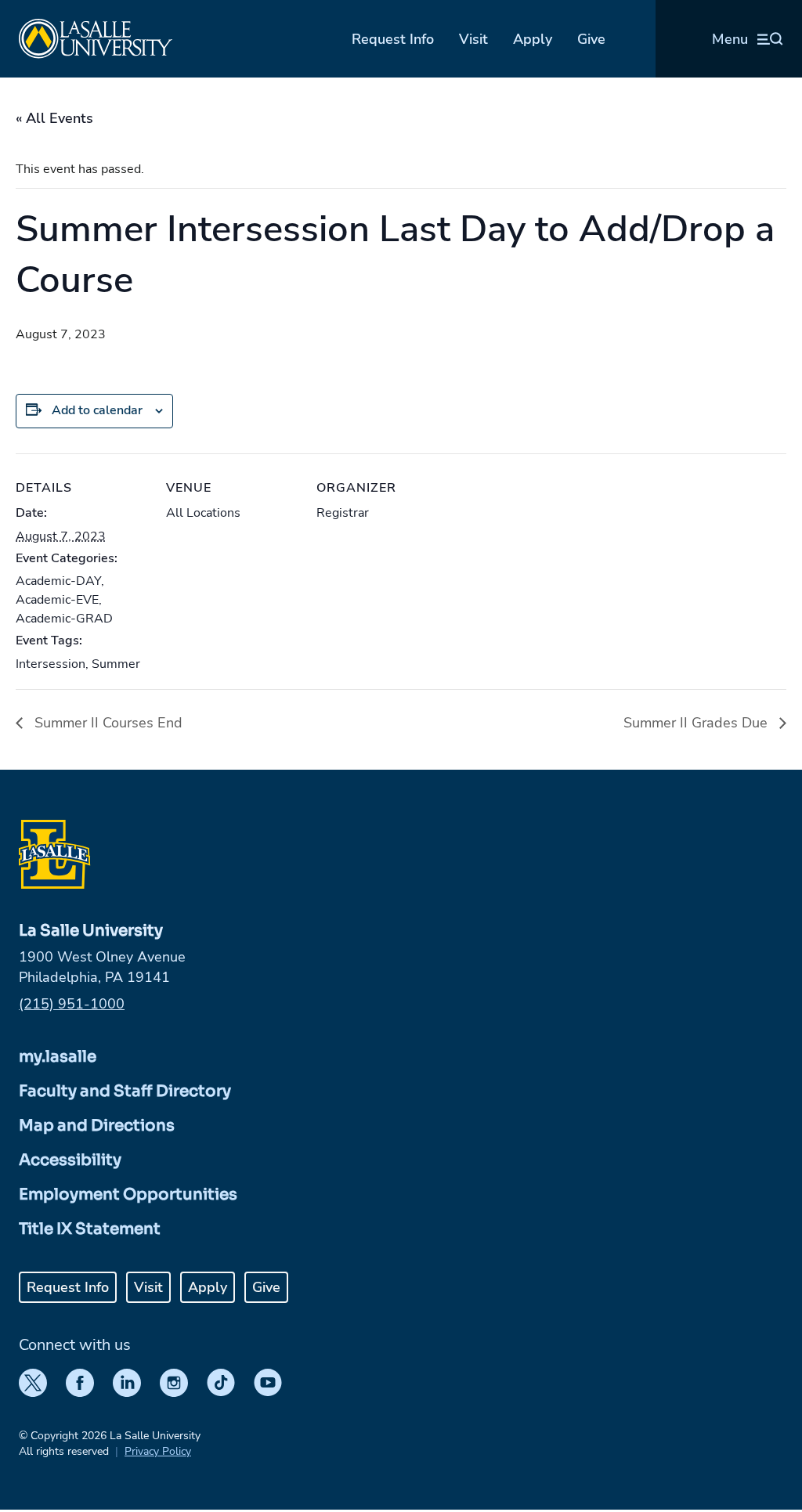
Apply (532, 39)
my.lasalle (57, 1056)
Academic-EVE (57, 599)
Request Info (393, 39)
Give (591, 39)
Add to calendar (97, 410)
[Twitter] (33, 1383)
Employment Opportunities (128, 1194)
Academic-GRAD (64, 618)
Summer (116, 664)
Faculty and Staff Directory (125, 1091)
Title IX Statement (90, 1229)
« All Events (54, 118)
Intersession (50, 664)
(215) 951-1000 (72, 1003)
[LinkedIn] (127, 1383)
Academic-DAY (58, 581)
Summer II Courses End (106, 722)
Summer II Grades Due (697, 722)
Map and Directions (97, 1125)
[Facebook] (80, 1383)
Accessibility (70, 1160)
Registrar (342, 512)
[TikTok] (221, 1383)
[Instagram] (174, 1383)
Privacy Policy (158, 1451)
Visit (473, 39)
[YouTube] (268, 1383)
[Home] (95, 39)
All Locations (203, 512)
